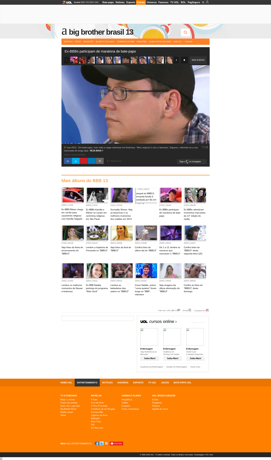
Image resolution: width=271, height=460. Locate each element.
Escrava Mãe (97, 412)
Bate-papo (108, 2)
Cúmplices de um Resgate (103, 409)
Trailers (125, 403)
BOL (183, 2)
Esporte (130, 2)
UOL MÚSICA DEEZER (163, 395)
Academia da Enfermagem (151, 367)
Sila (92, 424)
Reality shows (66, 412)
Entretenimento (87, 382)
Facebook (97, 443)
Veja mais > (96, 150)
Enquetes (88, 42)
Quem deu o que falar (70, 406)
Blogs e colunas (67, 399)
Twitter (102, 443)
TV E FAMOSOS (68, 395)
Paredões (142, 42)
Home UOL (66, 382)
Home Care (195, 367)
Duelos (177, 42)
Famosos (163, 2)
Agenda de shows (160, 409)
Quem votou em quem (160, 42)
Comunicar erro (200, 310)
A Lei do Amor (97, 403)
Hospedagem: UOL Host (203, 455)
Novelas (96, 395)
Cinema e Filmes (131, 395)
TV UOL (174, 2)
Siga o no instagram (190, 161)
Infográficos (127, 399)
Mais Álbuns (198, 60)
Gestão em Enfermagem (176, 367)
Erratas (185, 310)
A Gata (94, 399)
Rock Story (96, 421)
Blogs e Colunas (105, 42)
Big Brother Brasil (68, 409)
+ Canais (187, 42)
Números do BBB (125, 42)
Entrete (141, 2)
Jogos (165, 382)
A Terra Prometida (99, 406)
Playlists (156, 406)
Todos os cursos (198, 322)
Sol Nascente (97, 428)
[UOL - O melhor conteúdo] (66, 3)
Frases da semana (68, 403)
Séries (63, 415)
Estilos (155, 399)
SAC (97, 2)
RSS (106, 443)
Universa (152, 2)
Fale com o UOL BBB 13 (167, 310)
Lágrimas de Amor (99, 415)
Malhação (95, 418)
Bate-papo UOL (182, 382)
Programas (157, 403)
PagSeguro (194, 2)
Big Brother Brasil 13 (101, 32)
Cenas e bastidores (130, 409)
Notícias (120, 2)
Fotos (78, 42)
